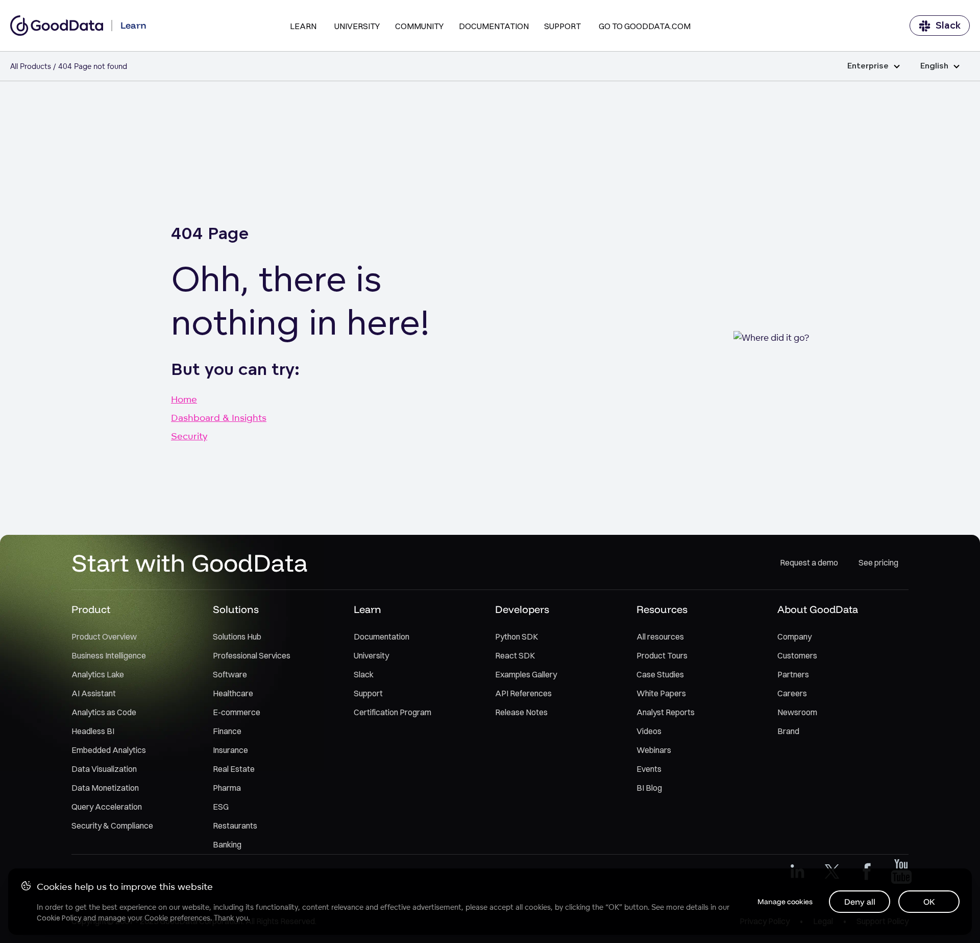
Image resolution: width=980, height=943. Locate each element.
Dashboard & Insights (218, 417)
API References (523, 693)
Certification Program (392, 712)
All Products (30, 66)
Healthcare (233, 693)
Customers (797, 655)
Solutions (236, 609)
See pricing (878, 562)
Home (184, 399)
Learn (303, 26)
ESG (221, 806)
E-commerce (236, 712)
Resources (662, 609)
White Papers (661, 693)
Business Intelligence (108, 655)
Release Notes (521, 712)
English (934, 66)
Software (230, 674)
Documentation (494, 26)
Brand (788, 731)
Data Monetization (105, 788)
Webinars (653, 750)
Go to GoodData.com (645, 26)
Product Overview (104, 636)
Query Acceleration (106, 806)
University (357, 26)
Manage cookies (785, 901)
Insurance (230, 750)
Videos (649, 731)
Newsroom (797, 712)
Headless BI (92, 731)
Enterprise (868, 66)
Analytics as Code (103, 712)
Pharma (227, 788)
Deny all (859, 902)
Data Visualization (104, 769)
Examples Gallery (526, 674)
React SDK (515, 655)
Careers (792, 693)
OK (929, 902)
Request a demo (809, 562)
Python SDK (516, 636)
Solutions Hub (237, 636)
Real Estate (234, 769)
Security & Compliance (112, 825)
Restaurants (235, 825)
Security (189, 435)
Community (419, 26)
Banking (227, 844)
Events (649, 769)
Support (562, 26)
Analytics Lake (97, 674)
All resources (660, 636)
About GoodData (817, 609)
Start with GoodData (189, 562)
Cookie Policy (59, 918)
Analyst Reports (665, 712)
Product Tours (662, 655)
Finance (227, 731)
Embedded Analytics (108, 750)
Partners (793, 674)
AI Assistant (93, 693)
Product (90, 609)
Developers (522, 609)
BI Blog (649, 788)
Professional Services (251, 655)
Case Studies (660, 674)
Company (794, 636)
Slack (948, 25)
